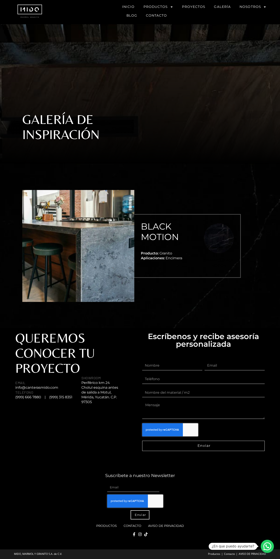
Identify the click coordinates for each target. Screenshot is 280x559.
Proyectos (193, 7)
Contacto (156, 15)
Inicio (128, 7)
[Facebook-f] (134, 534)
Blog (131, 15)
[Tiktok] (146, 534)
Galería (222, 7)
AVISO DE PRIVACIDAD (166, 526)
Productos (156, 7)
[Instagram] (140, 534)
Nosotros (250, 7)
